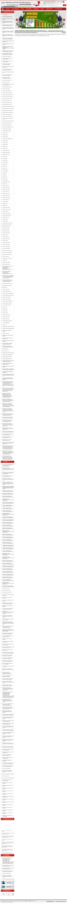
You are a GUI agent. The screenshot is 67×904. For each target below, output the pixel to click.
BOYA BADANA (49, 901)
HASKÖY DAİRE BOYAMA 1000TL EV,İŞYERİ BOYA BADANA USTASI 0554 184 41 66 (7, 846)
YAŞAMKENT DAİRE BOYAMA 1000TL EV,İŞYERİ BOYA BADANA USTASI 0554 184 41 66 (8, 835)
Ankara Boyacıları (15, 8)
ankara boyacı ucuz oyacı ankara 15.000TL (7, 832)
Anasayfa (7, 8)
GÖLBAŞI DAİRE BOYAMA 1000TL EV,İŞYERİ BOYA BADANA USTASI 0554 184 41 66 (7, 849)
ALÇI (54, 901)
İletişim (42, 8)
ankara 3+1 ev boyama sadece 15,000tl (7, 823)
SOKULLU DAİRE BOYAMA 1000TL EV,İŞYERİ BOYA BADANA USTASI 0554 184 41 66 (7, 853)
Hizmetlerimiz (28, 8)
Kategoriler (64, 32)
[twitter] (44, 4)
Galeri (22, 8)
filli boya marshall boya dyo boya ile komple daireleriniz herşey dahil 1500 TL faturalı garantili (7, 829)
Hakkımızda (36, 8)
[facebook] (63, 2)
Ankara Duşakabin (58, 8)
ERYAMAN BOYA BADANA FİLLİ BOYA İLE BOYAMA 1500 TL (8, 826)
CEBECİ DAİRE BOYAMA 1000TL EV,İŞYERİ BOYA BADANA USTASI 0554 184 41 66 (7, 842)
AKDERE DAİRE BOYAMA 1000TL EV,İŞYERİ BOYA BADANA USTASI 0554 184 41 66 (7, 839)
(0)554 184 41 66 (49, 8)
